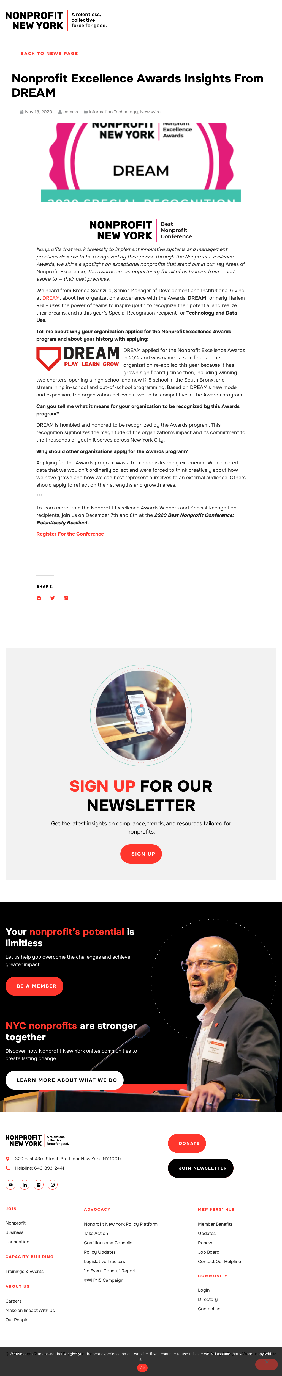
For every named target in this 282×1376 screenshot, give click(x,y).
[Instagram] (53, 1185)
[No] (266, 1364)
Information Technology (113, 112)
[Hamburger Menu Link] (272, 21)
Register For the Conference (70, 534)
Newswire (150, 112)
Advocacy (97, 1209)
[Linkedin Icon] (24, 1185)
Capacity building (30, 1256)
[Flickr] (39, 1185)
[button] (39, 598)
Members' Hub (216, 1209)
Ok (142, 1368)
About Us (18, 1286)
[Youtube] (10, 1185)
